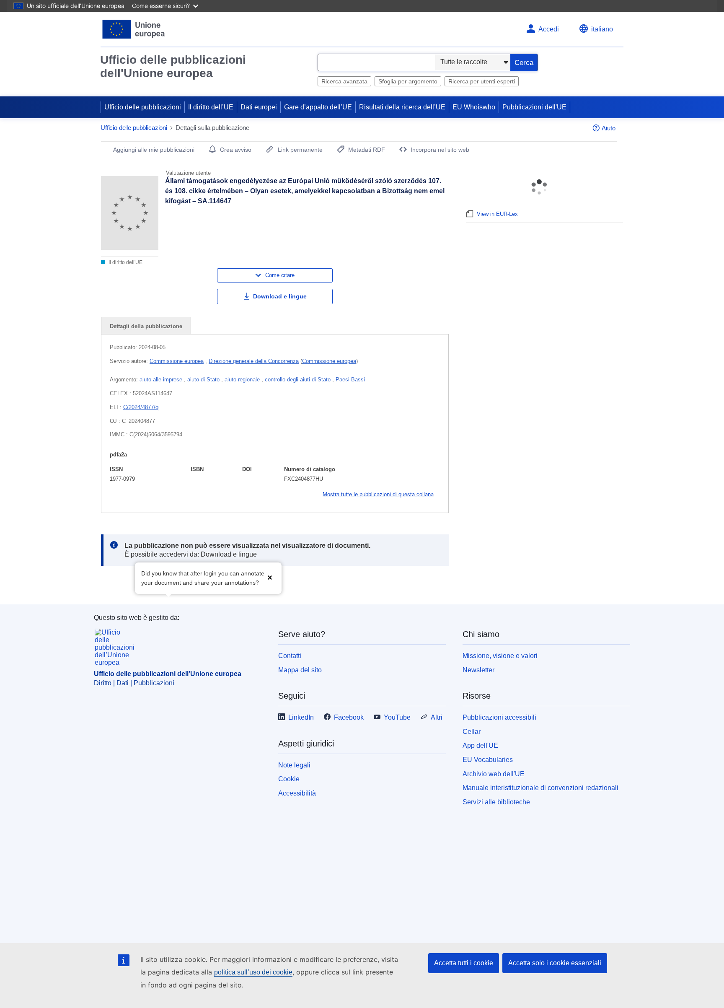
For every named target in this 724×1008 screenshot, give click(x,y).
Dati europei (258, 107)
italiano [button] (602, 29)
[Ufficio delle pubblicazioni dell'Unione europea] (134, 29)
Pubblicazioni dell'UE (534, 107)
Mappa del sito (300, 670)
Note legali (294, 765)
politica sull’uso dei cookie (253, 972)
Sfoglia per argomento (407, 81)
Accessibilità (297, 793)
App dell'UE (480, 745)
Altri (436, 717)
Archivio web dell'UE (494, 773)
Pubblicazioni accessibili (499, 717)
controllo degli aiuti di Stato (298, 379)
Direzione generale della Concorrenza (254, 361)
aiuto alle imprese (162, 379)
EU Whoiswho (473, 107)
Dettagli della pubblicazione (146, 326)
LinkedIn (301, 717)
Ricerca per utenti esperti (481, 81)
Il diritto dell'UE (124, 262)
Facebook (349, 717)
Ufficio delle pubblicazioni (142, 107)
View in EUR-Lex (497, 214)
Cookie (289, 779)
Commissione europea (177, 361)
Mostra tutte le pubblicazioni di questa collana (378, 494)
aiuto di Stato (204, 379)
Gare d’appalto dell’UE (318, 107)
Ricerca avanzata (344, 81)
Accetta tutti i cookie (463, 963)
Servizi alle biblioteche (496, 802)
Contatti (289, 655)
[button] (269, 577)
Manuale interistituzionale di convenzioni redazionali (540, 787)
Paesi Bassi (350, 379)
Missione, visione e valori (500, 655)
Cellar (472, 731)
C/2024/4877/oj (141, 407)
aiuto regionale (243, 379)
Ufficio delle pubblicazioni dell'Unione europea (173, 66)
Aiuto (608, 128)
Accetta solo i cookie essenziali (554, 963)
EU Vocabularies (488, 759)
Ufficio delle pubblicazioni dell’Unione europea (167, 673)
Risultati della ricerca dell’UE (402, 107)
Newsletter (478, 670)
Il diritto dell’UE (210, 107)
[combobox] (376, 62)
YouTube (397, 717)
